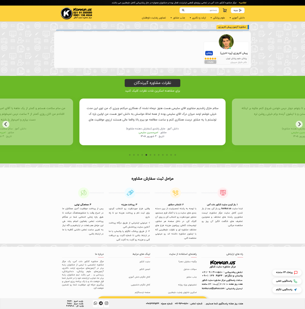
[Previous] (5, 124)
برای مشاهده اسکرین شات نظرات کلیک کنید (152, 91)
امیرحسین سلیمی (91, 132)
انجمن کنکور (144, 269)
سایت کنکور (144, 261)
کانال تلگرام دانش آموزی (139, 277)
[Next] (299, 124)
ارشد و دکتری (198, 18)
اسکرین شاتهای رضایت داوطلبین (182, 292)
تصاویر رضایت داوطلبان (154, 18)
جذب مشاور (178, 18)
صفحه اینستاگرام (142, 292)
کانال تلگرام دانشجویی (140, 284)
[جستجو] (183, 10)
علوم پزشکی (218, 18)
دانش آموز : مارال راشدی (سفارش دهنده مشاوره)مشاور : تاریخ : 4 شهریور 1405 (95, 132)
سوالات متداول (190, 269)
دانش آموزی (237, 18)
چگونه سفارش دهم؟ (187, 261)
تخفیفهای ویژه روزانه (187, 284)
